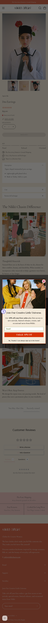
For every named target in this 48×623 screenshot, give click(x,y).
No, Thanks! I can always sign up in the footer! (24, 340)
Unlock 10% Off (24, 334)
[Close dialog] (43, 281)
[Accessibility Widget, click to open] (3, 311)
